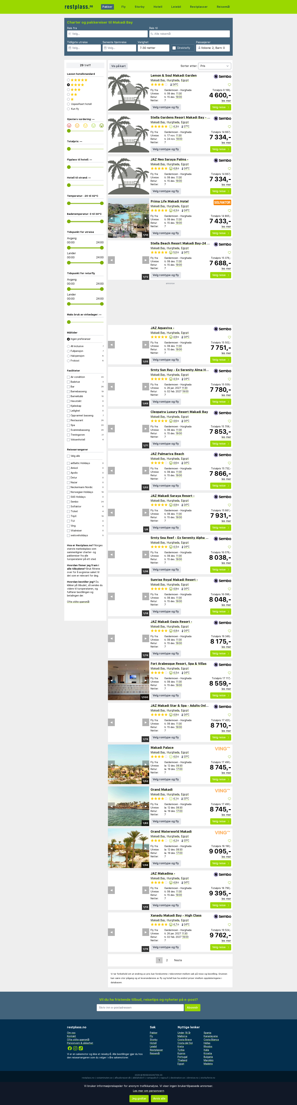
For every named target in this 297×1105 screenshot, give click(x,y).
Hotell (158, 6)
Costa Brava (185, 1039)
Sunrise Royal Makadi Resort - (174, 579)
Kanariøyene (211, 1036)
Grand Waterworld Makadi (171, 831)
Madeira (208, 1063)
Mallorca (182, 1036)
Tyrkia (181, 1050)
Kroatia (208, 1053)
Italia (206, 1050)
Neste (178, 960)
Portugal (182, 1056)
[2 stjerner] (85, 94)
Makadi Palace (162, 747)
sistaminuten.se (105, 1078)
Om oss (71, 1032)
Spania (207, 1032)
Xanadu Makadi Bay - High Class (176, 915)
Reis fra (72, 28)
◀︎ (111, 218)
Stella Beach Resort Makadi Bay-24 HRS (182, 243)
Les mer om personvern (148, 1090)
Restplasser (199, 6)
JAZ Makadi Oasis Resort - (171, 621)
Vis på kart (118, 66)
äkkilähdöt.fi (139, 1078)
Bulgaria (208, 1056)
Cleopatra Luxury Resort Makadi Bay (179, 412)
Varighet (143, 42)
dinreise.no (193, 1078)
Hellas (207, 1043)
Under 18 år (184, 1032)
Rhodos (208, 1046)
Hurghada (173, 80)
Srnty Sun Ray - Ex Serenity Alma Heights (183, 370)
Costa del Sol (185, 1043)
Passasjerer (203, 42)
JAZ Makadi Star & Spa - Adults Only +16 (182, 705)
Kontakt (71, 1036)
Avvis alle (159, 1098)
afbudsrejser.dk (123, 1078)
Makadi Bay (158, 80)
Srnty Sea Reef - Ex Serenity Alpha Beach (183, 538)
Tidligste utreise (77, 42)
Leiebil (176, 6)
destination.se (177, 1078)
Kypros (181, 1053)
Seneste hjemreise (114, 42)
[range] (69, 131)
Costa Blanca (211, 1039)
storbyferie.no (208, 1078)
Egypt (185, 80)
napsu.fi (164, 1078)
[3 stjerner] (85, 89)
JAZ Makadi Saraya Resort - (173, 496)
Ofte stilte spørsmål (78, 601)
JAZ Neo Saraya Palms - (169, 159)
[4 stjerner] (85, 85)
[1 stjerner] (85, 99)
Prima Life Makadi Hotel (170, 201)
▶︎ (146, 218)
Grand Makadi (162, 789)
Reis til (153, 28)
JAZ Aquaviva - (162, 328)
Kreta (181, 1046)
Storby (140, 6)
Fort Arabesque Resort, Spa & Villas (178, 663)
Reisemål (223, 6)
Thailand (182, 1060)
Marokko (208, 1060)
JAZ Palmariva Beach (167, 454)
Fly (124, 6)
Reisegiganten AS (152, 1075)
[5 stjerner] (85, 80)
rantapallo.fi (152, 1078)
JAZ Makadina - (163, 873)
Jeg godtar (139, 1098)
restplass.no (88, 1078)
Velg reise (219, 107)
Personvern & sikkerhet (80, 1043)
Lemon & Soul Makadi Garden (174, 75)
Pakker (107, 6)
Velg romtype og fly (166, 107)
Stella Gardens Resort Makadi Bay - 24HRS (184, 117)
